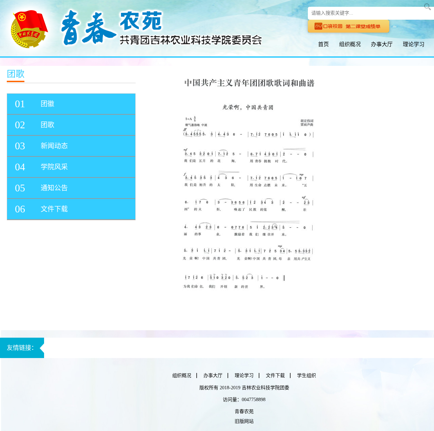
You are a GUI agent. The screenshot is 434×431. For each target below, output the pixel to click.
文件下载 (275, 375)
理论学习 (414, 44)
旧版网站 (244, 421)
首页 (323, 44)
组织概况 (350, 44)
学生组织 (306, 375)
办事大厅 (382, 44)
